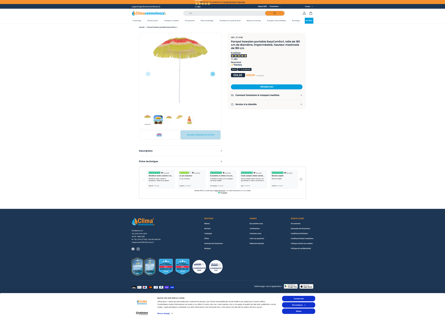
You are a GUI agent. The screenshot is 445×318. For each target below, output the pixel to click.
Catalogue (208, 233)
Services (207, 228)
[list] (180, 74)
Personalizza (297, 305)
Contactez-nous (255, 233)
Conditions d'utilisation (299, 233)
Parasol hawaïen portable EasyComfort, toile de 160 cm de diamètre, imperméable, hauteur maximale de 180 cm (162, 27)
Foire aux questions (257, 238)
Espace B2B (262, 6)
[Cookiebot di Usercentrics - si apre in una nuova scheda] (142, 313)
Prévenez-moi (266, 87)
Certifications (255, 228)
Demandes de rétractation (300, 228)
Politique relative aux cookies (302, 243)
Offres (206, 238)
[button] (310, 13)
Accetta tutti (299, 299)
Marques (207, 248)
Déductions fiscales (257, 243)
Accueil (142, 27)
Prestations (274, 6)
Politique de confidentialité (301, 248)
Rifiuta (298, 311)
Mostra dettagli (163, 313)
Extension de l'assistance (213, 243)
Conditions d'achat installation (302, 238)
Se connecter (295, 223)
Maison (207, 223)
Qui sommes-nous (256, 223)
